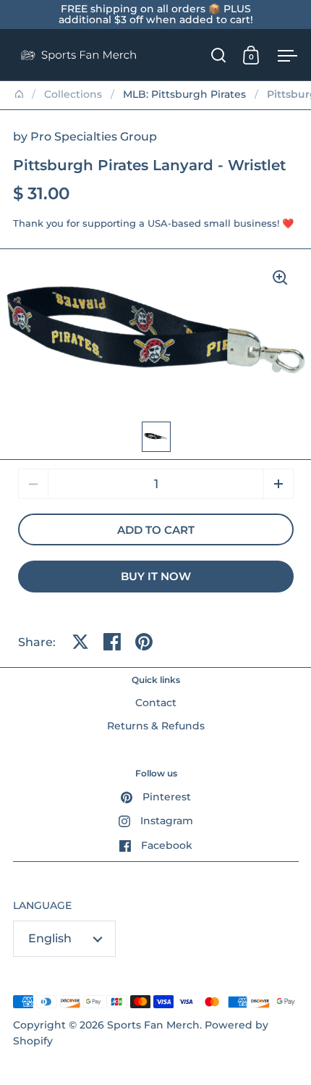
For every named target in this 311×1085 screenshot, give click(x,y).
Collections (73, 94)
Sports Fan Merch (153, 1025)
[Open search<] (218, 54)
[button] (278, 484)
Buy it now (156, 576)
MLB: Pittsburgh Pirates (184, 94)
